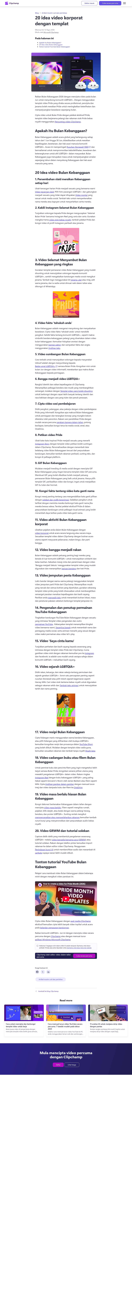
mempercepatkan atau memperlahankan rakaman (57, 817)
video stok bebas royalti (60, 219)
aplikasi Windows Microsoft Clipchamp (53, 939)
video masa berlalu (52, 807)
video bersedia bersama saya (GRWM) (69, 839)
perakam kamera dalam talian (70, 422)
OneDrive (78, 787)
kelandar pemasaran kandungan (54, 927)
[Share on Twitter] (43, 972)
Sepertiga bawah (63, 627)
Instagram (89, 653)
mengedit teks (54, 597)
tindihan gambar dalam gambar (59, 784)
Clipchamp (56, 936)
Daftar (58, 1065)
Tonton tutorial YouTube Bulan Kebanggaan (54, 47)
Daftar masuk (89, 3)
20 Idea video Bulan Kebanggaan (50, 45)
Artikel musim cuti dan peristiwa (54, 13)
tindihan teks (54, 348)
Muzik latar (90, 750)
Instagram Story (42, 443)
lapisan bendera (69, 568)
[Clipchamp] (11, 3)
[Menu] (124, 3)
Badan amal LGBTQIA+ (46, 366)
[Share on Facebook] (37, 972)
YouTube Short (86, 744)
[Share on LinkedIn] (48, 972)
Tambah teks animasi (69, 685)
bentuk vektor (54, 344)
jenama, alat (76, 279)
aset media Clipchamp (81, 921)
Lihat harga (72, 1065)
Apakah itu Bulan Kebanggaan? (50, 42)
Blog (37, 13)
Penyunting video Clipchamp (68, 121)
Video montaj (81, 195)
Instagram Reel (41, 777)
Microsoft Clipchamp (51, 32)
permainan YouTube (44, 624)
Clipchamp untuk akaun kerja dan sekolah (79, 948)
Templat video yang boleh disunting (76, 391)
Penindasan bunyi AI (44, 849)
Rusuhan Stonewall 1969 (79, 146)
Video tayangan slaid (44, 191)
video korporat (42, 533)
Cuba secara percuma (110, 3)
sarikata (38, 852)
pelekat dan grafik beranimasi (55, 499)
